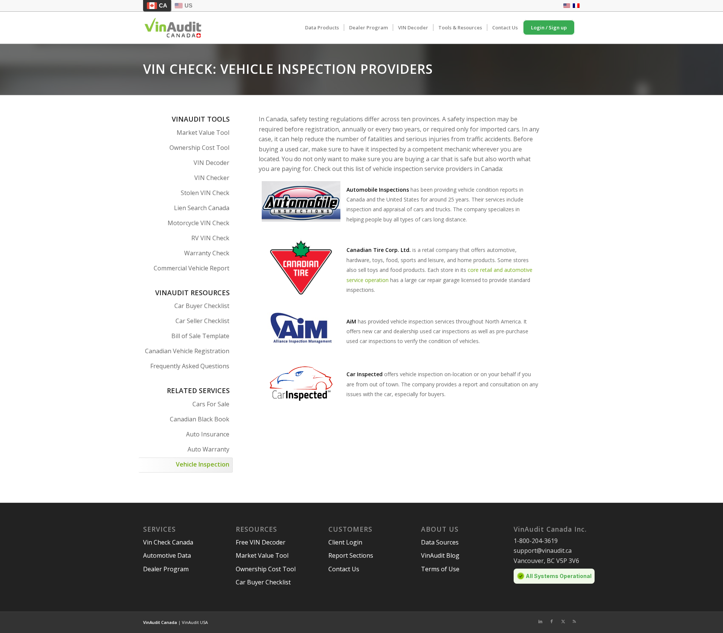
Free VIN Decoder (260, 542)
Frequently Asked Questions (189, 366)
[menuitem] (322, 28)
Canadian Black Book (199, 419)
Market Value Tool (203, 132)
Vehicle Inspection (202, 464)
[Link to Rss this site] (574, 621)
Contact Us (343, 569)
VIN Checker (211, 178)
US (188, 5)
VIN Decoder (211, 163)
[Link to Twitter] (563, 621)
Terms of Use (440, 569)
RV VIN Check (210, 238)
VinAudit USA (195, 622)
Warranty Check (206, 253)
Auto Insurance (207, 434)
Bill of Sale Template (200, 336)
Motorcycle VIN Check (198, 223)
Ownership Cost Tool (199, 147)
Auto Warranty (208, 449)
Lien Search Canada (201, 208)
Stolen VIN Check (205, 193)
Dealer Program (166, 569)
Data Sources (440, 542)
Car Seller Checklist (202, 321)
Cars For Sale (210, 404)
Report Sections (350, 555)
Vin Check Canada (168, 542)
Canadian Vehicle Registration (187, 351)
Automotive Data (167, 555)
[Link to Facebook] (551, 621)
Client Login (345, 542)
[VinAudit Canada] (173, 28)
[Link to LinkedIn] (540, 621)
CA (163, 5)
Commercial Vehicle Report (191, 268)
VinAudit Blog (440, 555)
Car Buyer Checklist (201, 306)
